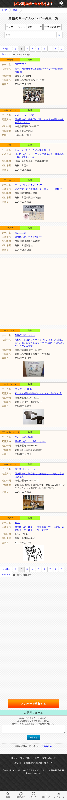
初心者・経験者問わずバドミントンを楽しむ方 (38, 393)
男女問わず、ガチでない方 (28, 237)
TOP (4, 10)
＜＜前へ (6, 49)
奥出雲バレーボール (25, 469)
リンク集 (25, 758)
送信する (33, 737)
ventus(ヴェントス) (24, 115)
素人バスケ (20, 232)
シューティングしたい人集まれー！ (33, 150)
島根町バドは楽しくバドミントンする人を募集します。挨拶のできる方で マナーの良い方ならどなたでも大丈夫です (40, 342)
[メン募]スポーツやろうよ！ (33, 3)
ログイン (61, 4)
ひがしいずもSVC (24, 437)
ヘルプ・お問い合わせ (44, 758)
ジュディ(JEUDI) (23, 389)
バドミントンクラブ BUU (28, 184)
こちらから (47, 746)
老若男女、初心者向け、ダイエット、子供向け (38, 189)
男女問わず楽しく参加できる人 (30, 441)
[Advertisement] (33, 291)
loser (17, 522)
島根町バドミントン (25, 335)
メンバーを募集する (33, 703)
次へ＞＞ (6, 54)
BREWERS (20, 64)
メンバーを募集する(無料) (28, 763)
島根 (15, 10)
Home (14, 758)
